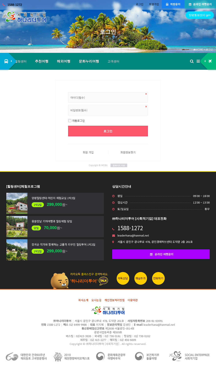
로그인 (139, 4)
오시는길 (96, 300)
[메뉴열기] (198, 61)
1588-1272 (14, 5)
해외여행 (63, 61)
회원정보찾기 (128, 152)
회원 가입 (88, 152)
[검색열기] (192, 61)
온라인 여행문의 (202, 4)
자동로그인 (78, 121)
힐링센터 (21, 61)
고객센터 (113, 61)
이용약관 (133, 300)
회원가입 (154, 4)
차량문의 (174, 4)
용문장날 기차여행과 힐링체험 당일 (52, 221)
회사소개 (83, 300)
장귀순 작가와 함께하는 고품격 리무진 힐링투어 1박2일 (63, 244)
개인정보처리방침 (114, 300)
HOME (199, 49)
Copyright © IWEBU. (107, 165)
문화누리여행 (89, 61)
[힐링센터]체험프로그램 (23, 186)
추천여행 (42, 61)
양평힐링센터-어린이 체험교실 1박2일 (53, 198)
